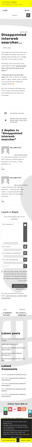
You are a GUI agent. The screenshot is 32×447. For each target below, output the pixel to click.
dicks (20, 118)
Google (25, 118)
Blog (27, 10)
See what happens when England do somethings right (11, 354)
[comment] (25, 232)
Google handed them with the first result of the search (13, 68)
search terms (23, 120)
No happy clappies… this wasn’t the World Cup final (13, 339)
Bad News (12, 118)
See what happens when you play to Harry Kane (13, 359)
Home (5, 10)
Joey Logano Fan (15, 147)
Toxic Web (21, 113)
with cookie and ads (8, 440)
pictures (12, 120)
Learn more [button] (26, 434)
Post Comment (19, 286)
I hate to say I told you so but (9, 344)
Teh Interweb (13, 113)
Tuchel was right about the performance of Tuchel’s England (13, 348)
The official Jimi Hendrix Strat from (16, 374)
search (17, 120)
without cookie (25, 440)
